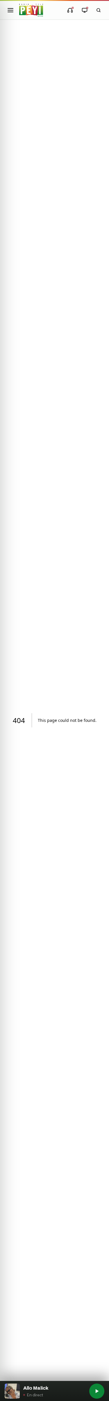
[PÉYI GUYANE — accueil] (31, 10)
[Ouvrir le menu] (10, 10)
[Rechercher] (98, 10)
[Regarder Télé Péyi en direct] (84, 10)
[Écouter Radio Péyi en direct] (70, 10)
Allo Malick (36, 1388)
